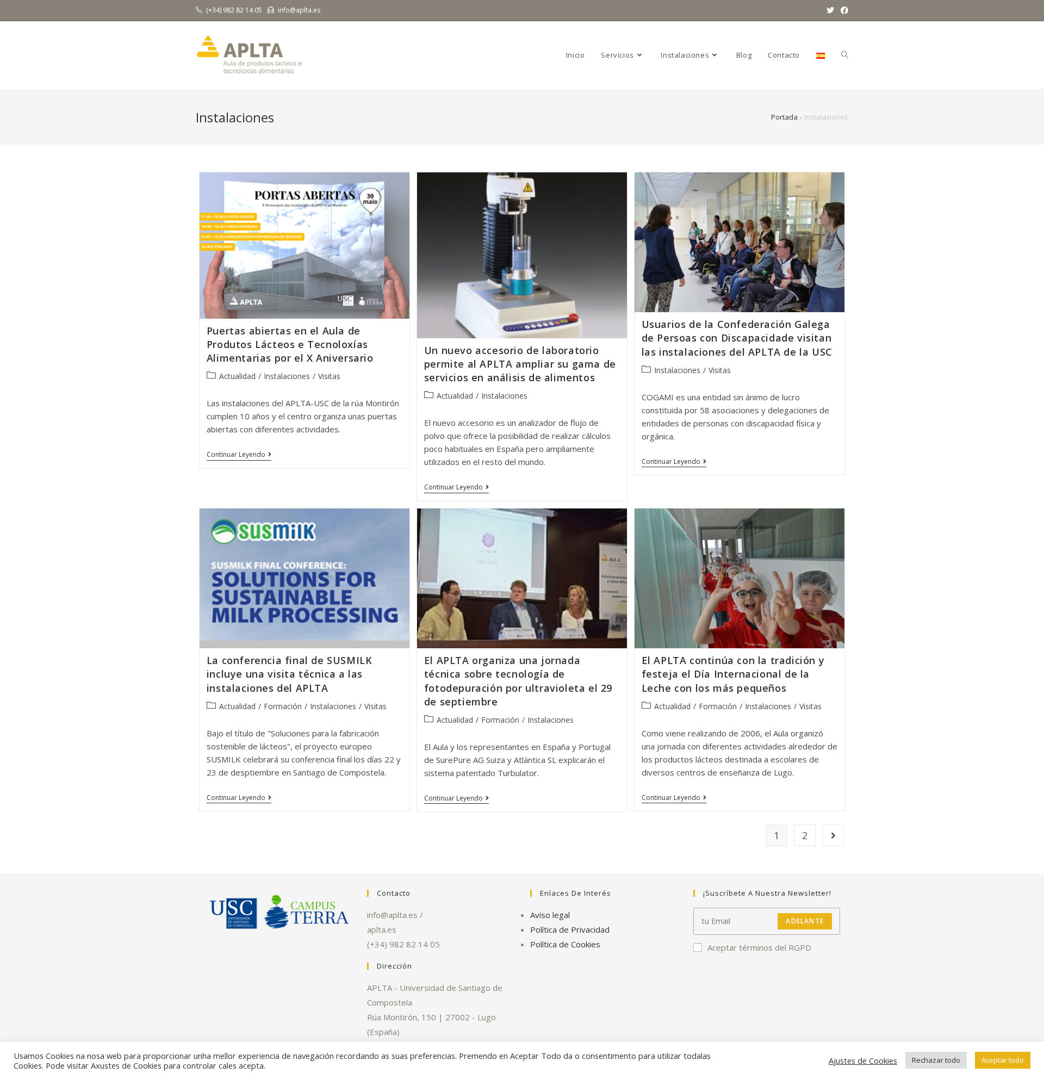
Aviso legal (550, 914)
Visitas (329, 376)
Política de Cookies (565, 944)
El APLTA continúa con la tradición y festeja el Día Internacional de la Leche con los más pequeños (733, 674)
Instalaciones (287, 376)
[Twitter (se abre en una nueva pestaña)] (830, 10)
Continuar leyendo (239, 455)
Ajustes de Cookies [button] (863, 1060)
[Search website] (844, 55)
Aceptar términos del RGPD (759, 947)
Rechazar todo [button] (936, 1060)
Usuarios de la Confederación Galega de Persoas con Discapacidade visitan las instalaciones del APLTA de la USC (737, 338)
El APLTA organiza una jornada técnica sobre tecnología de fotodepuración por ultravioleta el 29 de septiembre (518, 681)
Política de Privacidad (570, 929)
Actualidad (237, 376)
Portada (784, 117)
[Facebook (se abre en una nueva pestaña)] (842, 10)
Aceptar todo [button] (1002, 1060)
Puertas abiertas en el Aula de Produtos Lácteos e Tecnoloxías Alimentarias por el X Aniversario (290, 344)
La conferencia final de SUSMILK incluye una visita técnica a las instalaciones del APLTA (289, 674)
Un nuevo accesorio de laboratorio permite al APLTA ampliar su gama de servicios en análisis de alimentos (520, 364)
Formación (283, 706)
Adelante (805, 921)
